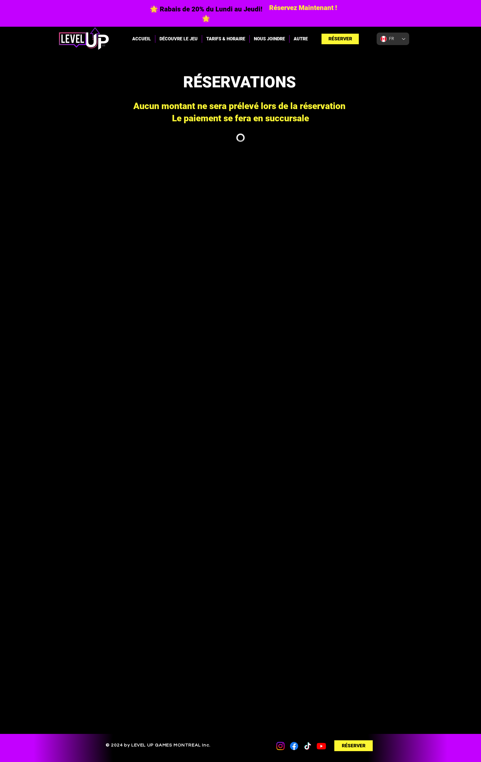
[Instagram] (280, 746)
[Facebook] (294, 746)
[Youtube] (321, 746)
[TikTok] (307, 746)
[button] (300, 39)
